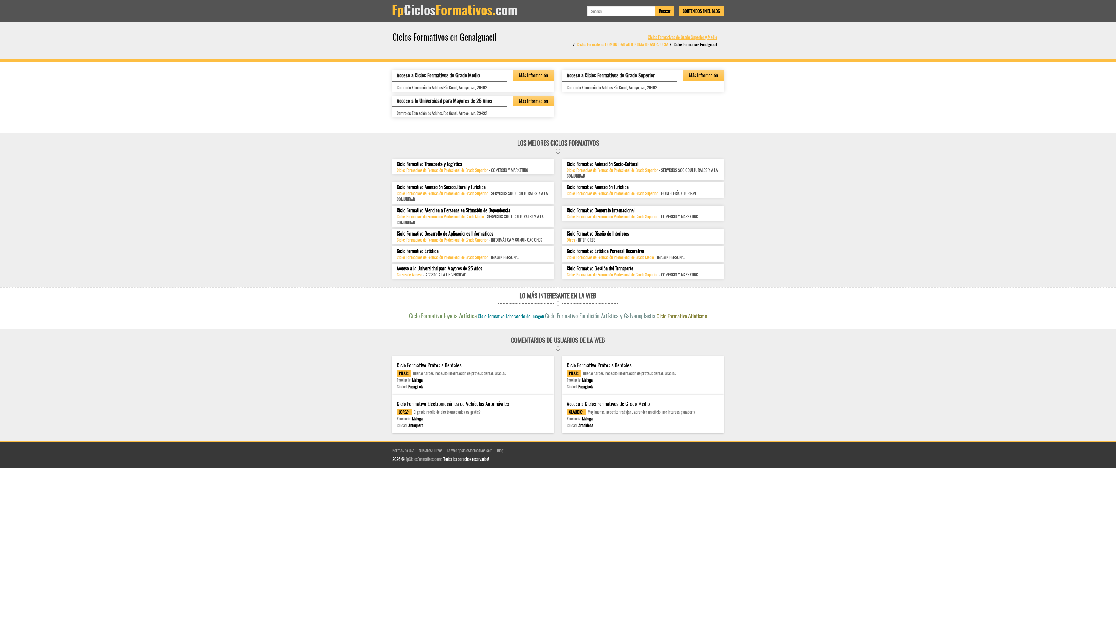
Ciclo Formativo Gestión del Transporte (600, 268)
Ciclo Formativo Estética (418, 251)
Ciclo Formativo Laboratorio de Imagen (511, 316)
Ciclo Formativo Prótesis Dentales (429, 365)
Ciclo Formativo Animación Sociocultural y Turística (441, 187)
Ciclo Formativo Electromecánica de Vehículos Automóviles (453, 403)
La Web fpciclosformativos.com (470, 450)
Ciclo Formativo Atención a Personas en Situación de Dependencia (453, 210)
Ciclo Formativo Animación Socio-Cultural (603, 164)
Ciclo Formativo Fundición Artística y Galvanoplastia (600, 315)
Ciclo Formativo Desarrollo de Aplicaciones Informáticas (445, 233)
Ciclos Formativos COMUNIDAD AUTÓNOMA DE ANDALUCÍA (622, 44)
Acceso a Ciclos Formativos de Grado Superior (611, 75)
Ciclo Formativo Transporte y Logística (429, 164)
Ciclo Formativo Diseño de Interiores (598, 233)
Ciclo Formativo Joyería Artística (443, 315)
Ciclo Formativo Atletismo (682, 316)
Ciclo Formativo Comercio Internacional (601, 210)
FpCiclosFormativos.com (423, 459)
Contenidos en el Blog (701, 11)
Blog (500, 450)
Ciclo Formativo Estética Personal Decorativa (605, 251)
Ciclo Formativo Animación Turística (598, 187)
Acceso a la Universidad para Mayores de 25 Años (444, 100)
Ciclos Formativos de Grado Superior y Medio (682, 37)
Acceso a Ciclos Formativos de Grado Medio (438, 75)
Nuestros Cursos (430, 450)
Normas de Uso (403, 450)
